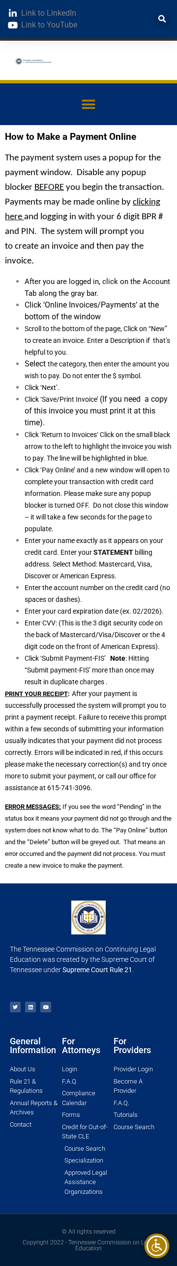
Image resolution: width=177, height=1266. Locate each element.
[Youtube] (45, 1007)
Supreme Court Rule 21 (97, 970)
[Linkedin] (30, 1007)
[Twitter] (15, 1007)
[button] (162, 19)
